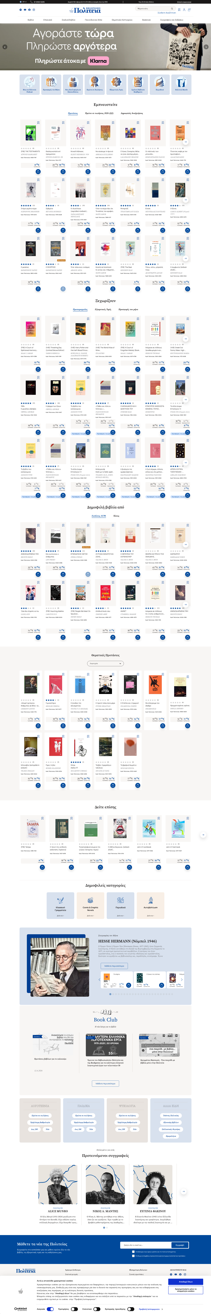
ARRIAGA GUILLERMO (104, 154)
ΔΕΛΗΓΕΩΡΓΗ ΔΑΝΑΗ (153, 273)
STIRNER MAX (126, 412)
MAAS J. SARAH (27, 353)
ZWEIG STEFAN (76, 557)
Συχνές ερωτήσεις (136, 1274)
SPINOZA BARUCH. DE (54, 157)
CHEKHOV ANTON (28, 709)
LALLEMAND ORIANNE (129, 157)
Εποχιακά (47, 19)
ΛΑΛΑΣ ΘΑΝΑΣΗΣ (177, 157)
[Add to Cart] (38, 171)
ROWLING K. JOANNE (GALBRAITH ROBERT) (79, 354)
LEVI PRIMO (50, 560)
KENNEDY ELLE (126, 270)
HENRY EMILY (76, 617)
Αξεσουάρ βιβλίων (171, 1122)
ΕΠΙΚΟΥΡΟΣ (149, 412)
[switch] (74, 1309)
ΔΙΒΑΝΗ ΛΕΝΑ (76, 270)
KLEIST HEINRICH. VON (80, 154)
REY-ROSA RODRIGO (53, 211)
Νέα (47, 1129)
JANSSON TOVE (76, 412)
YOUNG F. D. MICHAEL (79, 709)
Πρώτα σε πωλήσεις (40, 1115)
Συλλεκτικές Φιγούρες (171, 1129)
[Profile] (184, 10)
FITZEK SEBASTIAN (103, 706)
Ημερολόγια (171, 1136)
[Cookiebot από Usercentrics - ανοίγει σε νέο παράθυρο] (20, 1309)
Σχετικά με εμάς (71, 1274)
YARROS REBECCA (52, 353)
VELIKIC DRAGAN (27, 771)
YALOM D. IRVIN (102, 560)
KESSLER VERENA (52, 706)
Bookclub (146, 19)
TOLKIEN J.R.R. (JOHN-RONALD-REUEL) (104, 476)
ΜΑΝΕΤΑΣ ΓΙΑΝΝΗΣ (153, 475)
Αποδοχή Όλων (186, 1282)
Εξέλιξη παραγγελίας (184, 2)
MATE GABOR (101, 214)
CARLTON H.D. (51, 614)
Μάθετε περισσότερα (114, 966)
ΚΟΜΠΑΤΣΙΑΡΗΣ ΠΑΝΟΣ (155, 157)
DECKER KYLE (150, 709)
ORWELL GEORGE (27, 412)
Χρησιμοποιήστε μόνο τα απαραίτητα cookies (185, 1290)
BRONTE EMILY (27, 557)
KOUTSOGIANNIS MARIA (179, 353)
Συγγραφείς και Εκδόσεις (171, 19)
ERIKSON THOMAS (152, 353)
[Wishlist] (179, 10)
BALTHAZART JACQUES (129, 475)
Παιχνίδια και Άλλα (93, 19)
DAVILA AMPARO (176, 708)
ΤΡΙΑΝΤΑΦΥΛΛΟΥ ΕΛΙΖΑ (130, 211)
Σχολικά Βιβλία (68, 19)
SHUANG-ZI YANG (102, 771)
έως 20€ (34, 1129)
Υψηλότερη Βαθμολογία (40, 1122)
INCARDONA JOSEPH (129, 706)
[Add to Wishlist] (38, 122)
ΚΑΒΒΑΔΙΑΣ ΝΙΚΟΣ (177, 557)
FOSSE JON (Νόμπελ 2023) (180, 412)
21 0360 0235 (39, 2)
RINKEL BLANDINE (53, 768)
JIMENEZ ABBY (101, 614)
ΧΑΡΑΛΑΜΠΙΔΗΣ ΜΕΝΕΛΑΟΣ (77, 215)
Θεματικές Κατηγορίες (122, 19)
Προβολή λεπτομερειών (149, 1309)
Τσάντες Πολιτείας (171, 1115)
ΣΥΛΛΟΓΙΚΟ (100, 353)
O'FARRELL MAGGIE (128, 614)
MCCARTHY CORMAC (79, 771)
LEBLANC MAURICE (177, 475)
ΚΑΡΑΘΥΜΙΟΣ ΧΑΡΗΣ (29, 270)
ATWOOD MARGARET (29, 154)
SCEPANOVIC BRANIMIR (30, 211)
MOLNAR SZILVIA (127, 768)
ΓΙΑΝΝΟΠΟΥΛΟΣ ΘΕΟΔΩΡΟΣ (102, 413)
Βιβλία (31, 19)
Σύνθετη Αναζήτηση (167, 12)
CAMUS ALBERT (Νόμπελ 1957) (179, 212)
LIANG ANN (25, 614)
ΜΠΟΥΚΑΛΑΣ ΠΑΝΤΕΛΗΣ (155, 211)
